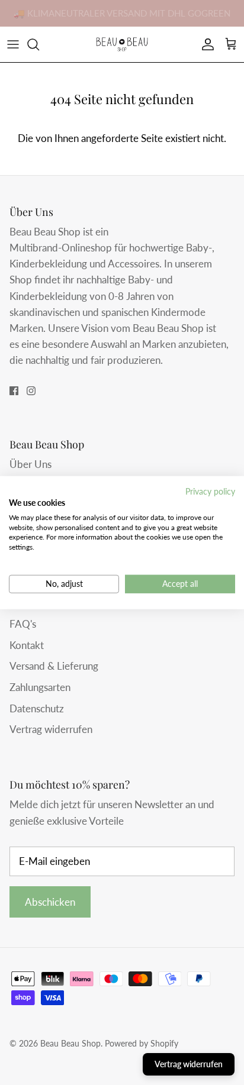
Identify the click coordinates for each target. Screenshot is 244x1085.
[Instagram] (31, 390)
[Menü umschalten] (13, 44)
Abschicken (50, 902)
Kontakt (26, 645)
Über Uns (30, 464)
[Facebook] (13, 390)
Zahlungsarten (39, 687)
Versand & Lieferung (53, 666)
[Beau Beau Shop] (122, 44)
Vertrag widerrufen (50, 729)
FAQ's (22, 624)
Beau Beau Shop (70, 1043)
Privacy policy (210, 491)
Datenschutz (36, 708)
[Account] (205, 44)
